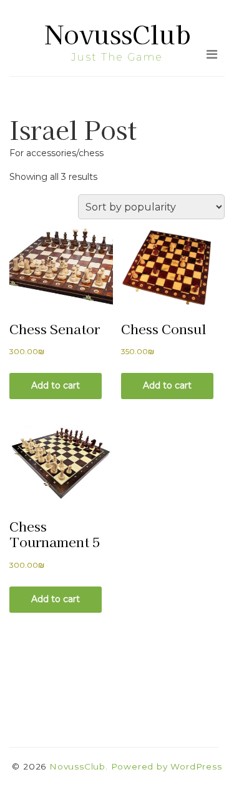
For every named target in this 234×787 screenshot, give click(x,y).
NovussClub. (78, 766)
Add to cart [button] (55, 385)
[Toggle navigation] (212, 54)
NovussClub (117, 34)
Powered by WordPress (166, 766)
